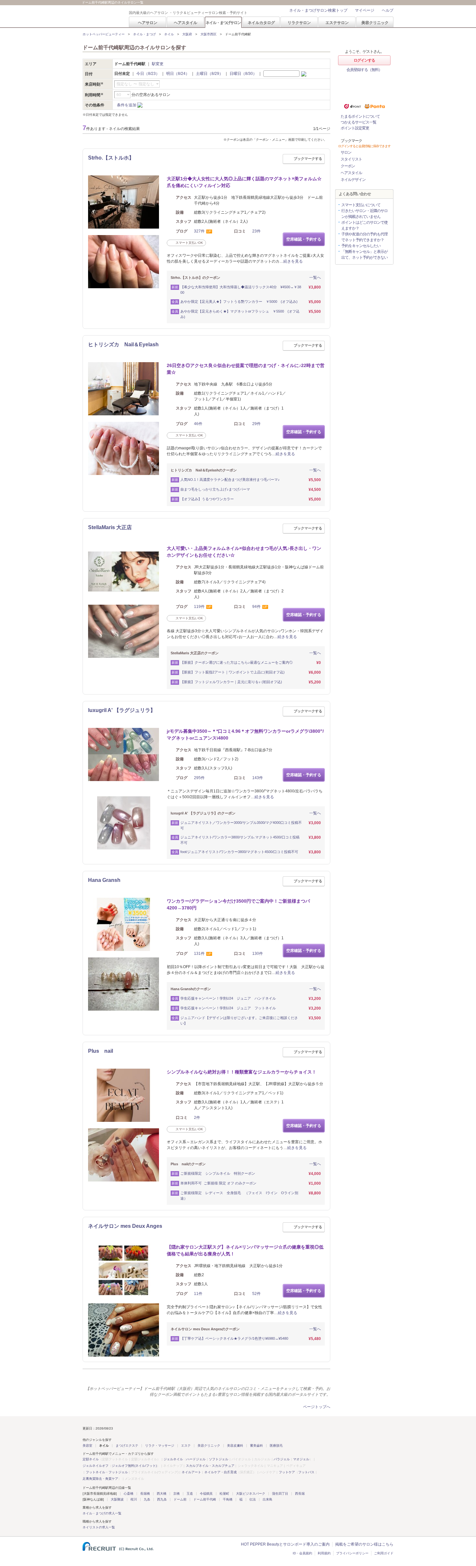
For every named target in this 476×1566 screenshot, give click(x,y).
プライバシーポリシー (352, 1553)
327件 (199, 231)
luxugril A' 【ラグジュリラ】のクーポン (203, 813)
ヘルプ (387, 10)
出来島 (267, 1499)
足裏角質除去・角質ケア (100, 1478)
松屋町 (224, 1493)
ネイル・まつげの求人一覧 (102, 1513)
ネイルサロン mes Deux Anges (125, 1226)
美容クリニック (375, 22)
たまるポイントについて (360, 116)
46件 (198, 423)
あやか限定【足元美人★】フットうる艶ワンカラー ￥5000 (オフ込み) (239, 301)
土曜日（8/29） (209, 73)
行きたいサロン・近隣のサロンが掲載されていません (364, 213)
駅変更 (158, 64)
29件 (256, 423)
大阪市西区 (208, 34)
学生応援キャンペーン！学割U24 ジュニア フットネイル (228, 1008)
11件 (198, 1293)
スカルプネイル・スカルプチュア (210, 1465)
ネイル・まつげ (144, 34)
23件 (256, 231)
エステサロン (337, 22)
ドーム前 (180, 1499)
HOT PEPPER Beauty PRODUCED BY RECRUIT (101, 16)
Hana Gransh (104, 880)
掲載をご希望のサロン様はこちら (364, 1544)
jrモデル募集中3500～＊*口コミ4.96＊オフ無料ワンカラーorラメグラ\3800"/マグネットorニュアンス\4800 (245, 735)
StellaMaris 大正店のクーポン (195, 653)
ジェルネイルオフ (95, 1465)
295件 (199, 778)
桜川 (133, 1499)
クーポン (348, 166)
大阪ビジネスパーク (250, 1493)
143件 (257, 778)
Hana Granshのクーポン (191, 989)
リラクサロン (299, 22)
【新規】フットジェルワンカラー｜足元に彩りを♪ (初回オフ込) (231, 682)
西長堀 (300, 1493)
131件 (199, 953)
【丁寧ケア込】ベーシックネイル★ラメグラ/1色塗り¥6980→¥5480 (234, 1338)
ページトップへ (316, 1407)
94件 (256, 606)
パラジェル (282, 1459)
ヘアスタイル (185, 22)
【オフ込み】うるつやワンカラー (207, 499)
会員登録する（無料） (364, 69)
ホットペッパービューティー (104, 34)
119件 (199, 606)
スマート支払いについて (360, 205)
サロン (346, 152)
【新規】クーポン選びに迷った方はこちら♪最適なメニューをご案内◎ (236, 662)
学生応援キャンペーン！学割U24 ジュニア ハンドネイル (228, 998)
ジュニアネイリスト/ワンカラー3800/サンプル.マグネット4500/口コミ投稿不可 (240, 840)
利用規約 (324, 1553)
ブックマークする (308, 158)
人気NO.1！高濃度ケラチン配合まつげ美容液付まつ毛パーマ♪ (230, 479)
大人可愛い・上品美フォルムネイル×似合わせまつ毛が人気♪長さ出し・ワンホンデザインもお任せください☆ (244, 552)
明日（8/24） (177, 73)
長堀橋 (145, 1493)
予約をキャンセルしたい (360, 245)
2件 (197, 1117)
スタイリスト (351, 159)
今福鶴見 (206, 1493)
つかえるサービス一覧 (358, 122)
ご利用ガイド (383, 1553)
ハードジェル (196, 1459)
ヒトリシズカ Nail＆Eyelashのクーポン (204, 470)
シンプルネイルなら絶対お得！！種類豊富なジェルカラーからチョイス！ (241, 1071)
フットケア (287, 1472)
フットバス (306, 1472)
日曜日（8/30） (243, 73)
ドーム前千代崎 (204, 1499)
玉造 (190, 1493)
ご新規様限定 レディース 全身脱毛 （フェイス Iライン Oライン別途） (239, 1195)
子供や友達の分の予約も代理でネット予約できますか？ (364, 237)
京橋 (176, 1493)
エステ (186, 1445)
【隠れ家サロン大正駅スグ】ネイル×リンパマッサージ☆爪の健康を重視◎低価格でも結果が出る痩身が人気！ (245, 1250)
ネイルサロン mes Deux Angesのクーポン (205, 1329)
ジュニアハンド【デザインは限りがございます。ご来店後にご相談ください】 (239, 1020)
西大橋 (161, 1493)
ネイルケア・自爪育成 (220, 1472)
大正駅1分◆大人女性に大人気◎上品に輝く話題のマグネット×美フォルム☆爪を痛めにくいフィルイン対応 (244, 182)
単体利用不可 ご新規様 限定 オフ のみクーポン (218, 1183)
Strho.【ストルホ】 (111, 157)
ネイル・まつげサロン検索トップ (318, 10)
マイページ (364, 10)
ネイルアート (191, 1472)
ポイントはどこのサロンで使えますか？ (364, 225)
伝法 (252, 1499)
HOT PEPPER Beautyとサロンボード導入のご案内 (285, 1544)
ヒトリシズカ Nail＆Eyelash (123, 344)
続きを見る (293, 261)
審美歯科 (256, 1445)
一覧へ (315, 277)
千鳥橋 (227, 1499)
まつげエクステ (127, 1445)
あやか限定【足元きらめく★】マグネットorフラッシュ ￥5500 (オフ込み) (240, 314)
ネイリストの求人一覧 (99, 1527)
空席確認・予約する (303, 239)
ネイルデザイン (353, 179)
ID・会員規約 (302, 1553)
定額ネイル (91, 1459)
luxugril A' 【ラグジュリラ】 (121, 710)
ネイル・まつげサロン (223, 22)
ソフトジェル (218, 1459)
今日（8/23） (148, 73)
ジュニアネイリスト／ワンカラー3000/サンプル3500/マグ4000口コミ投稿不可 (241, 825)
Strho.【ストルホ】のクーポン (195, 277)
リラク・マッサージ (159, 1445)
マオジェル (301, 1459)
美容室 (87, 1445)
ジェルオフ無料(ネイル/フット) (134, 1465)
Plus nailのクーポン (188, 1164)
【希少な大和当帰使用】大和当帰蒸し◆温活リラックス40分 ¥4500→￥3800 (240, 289)
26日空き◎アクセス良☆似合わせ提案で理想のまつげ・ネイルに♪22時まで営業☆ (245, 369)
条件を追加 (126, 105)
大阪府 (187, 34)
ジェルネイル (173, 1459)
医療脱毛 (276, 1445)
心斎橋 (128, 1493)
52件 (256, 1293)
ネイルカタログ (261, 22)
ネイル (169, 34)
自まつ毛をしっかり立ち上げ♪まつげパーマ (215, 489)
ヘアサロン (147, 22)
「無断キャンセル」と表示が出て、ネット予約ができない (364, 254)
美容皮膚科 (235, 1445)
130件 (257, 953)
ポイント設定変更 (355, 128)
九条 (147, 1499)
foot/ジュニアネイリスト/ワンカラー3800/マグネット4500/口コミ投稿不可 (239, 852)
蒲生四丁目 (280, 1493)
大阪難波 (117, 1499)
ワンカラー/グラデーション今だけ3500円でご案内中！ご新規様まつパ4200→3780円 (238, 904)
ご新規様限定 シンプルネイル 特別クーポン (219, 1173)
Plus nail (100, 1051)
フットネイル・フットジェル (107, 1472)
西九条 (162, 1499)
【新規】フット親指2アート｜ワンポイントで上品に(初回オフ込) (232, 672)
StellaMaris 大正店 (110, 527)
